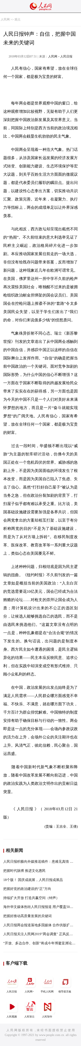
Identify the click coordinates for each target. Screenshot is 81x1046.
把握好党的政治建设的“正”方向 (27, 889)
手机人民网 (47, 991)
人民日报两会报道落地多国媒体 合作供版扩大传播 (41, 925)
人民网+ (29, 991)
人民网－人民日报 (60, 56)
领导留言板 (64, 991)
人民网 (5, 19)
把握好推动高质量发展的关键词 (27, 916)
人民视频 (11, 1016)
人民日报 (11, 991)
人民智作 (47, 1016)
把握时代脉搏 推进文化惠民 (24, 871)
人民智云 (29, 1016)
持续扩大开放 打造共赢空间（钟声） (31, 898)
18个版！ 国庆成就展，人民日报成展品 (33, 880)
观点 (17, 19)
